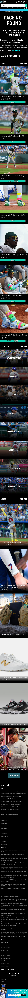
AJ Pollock (3, 841)
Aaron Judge (4, 823)
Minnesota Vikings (5, 942)
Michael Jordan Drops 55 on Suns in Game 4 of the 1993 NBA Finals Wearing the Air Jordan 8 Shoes (13, 885)
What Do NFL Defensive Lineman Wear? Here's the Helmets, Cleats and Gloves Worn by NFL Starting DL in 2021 (14, 919)
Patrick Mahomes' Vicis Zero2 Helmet (10, 809)
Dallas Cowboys (4, 953)
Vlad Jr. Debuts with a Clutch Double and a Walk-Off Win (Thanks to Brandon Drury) (14, 867)
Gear (8, 8)
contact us (19, 996)
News (13, 8)
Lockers (3, 8)
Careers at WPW (4, 979)
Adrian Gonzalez (4, 836)
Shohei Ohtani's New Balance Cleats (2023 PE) (11, 804)
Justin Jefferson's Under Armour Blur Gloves (11, 801)
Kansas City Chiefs (5, 955)
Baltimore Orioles (5, 963)
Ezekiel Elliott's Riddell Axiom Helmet (9, 814)
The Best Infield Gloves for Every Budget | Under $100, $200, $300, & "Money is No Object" (13, 924)
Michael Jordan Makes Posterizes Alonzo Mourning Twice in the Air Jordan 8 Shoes (13, 889)
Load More (14, 775)
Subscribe (19, 8)
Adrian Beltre (4, 833)
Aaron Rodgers (4, 825)
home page (15, 50)
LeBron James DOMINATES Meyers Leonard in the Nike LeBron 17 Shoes (14, 880)
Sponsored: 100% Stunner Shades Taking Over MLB (13, 936)
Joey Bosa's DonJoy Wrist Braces (9, 812)
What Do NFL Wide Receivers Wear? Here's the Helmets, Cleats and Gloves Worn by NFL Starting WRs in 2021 (14, 933)
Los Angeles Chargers (6, 958)
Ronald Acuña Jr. (5, 10)
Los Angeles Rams (5, 947)
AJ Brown (3, 839)
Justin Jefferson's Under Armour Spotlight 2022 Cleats (13, 793)
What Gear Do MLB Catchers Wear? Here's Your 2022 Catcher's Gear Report (13, 914)
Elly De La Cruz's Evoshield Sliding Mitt (10, 806)
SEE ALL (23, 63)
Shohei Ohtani (14, 10)
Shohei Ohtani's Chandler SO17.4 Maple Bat (11, 796)
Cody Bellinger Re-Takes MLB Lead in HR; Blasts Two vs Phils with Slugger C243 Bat (14, 872)
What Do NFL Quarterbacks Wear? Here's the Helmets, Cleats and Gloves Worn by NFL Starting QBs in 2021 (13, 910)
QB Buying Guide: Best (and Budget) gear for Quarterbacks (11, 928)
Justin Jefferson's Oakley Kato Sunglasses (11, 791)
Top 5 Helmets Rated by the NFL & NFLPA (10, 896)
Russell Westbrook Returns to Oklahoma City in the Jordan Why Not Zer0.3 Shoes (13, 863)
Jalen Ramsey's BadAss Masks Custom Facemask (13, 799)
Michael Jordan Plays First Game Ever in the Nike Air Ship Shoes (13, 850)
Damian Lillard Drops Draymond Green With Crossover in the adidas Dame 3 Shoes (14, 859)
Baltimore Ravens (5, 966)
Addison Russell (4, 831)
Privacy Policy (4, 984)
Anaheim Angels (4, 945)
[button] (24, 2)
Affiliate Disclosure (5, 981)
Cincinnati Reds (4, 950)
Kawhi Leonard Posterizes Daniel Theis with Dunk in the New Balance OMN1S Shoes (14, 876)
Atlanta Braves (4, 960)
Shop (13, 102)
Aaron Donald (4, 820)
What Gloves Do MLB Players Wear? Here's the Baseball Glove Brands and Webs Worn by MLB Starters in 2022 (14, 900)
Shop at (10, 181)
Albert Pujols (4, 844)
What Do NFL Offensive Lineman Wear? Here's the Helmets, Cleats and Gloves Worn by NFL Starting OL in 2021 (14, 905)
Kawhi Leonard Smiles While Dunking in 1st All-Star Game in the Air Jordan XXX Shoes (13, 855)
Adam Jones (4, 828)
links (17, 11)
